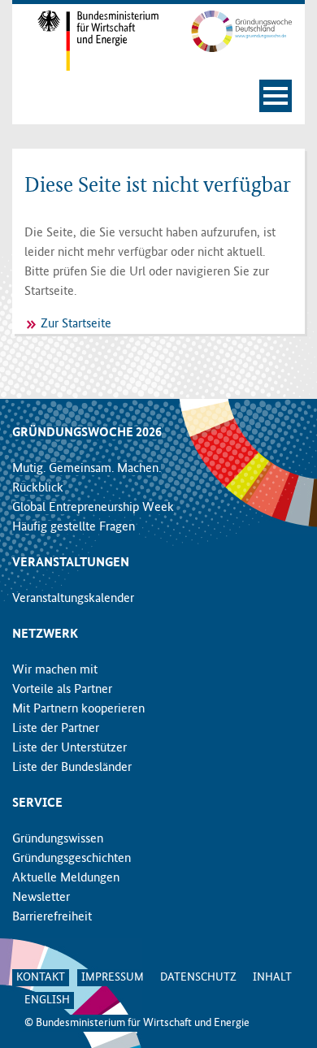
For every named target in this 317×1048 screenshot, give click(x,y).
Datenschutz (198, 977)
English (47, 1000)
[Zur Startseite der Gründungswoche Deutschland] (231, 30)
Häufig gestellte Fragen (73, 527)
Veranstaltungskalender (73, 598)
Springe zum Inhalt (159, 7)
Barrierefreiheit (52, 917)
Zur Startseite (76, 324)
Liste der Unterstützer (69, 748)
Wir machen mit (55, 670)
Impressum (112, 977)
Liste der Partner (55, 728)
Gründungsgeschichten (71, 858)
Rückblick (37, 488)
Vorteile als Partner (62, 689)
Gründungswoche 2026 (87, 433)
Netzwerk (45, 634)
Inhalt (272, 977)
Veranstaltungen (70, 562)
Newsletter (41, 897)
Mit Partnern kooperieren (78, 709)
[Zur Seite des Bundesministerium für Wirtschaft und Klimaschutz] (85, 40)
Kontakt (40, 977)
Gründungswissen (57, 839)
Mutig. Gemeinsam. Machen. (86, 468)
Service (37, 803)
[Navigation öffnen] (275, 96)
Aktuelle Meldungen (65, 878)
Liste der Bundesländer (72, 767)
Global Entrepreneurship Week (93, 507)
